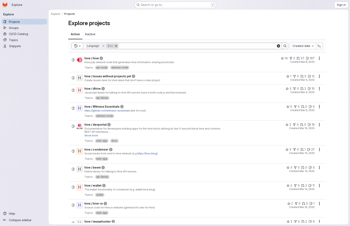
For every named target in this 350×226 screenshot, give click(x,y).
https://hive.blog (147, 153)
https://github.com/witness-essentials (107, 110)
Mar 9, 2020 (308, 79)
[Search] (285, 46)
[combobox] (303, 46)
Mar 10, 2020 (307, 128)
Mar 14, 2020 (307, 153)
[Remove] (116, 46)
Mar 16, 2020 (307, 207)
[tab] (75, 34)
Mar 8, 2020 (308, 61)
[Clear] (278, 46)
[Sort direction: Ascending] (319, 46)
